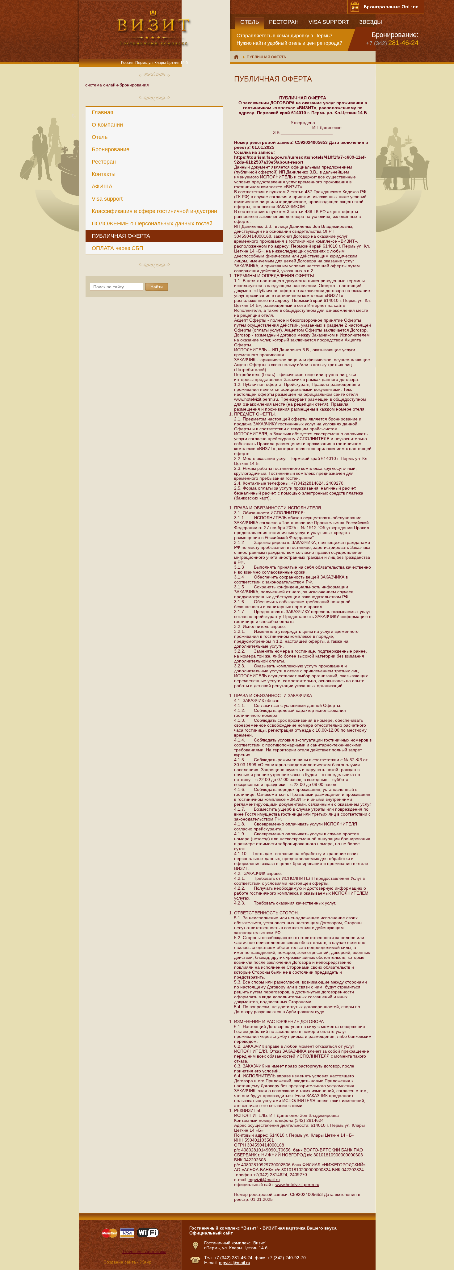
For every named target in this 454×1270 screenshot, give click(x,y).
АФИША (102, 186)
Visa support (107, 199)
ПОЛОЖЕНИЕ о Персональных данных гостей (152, 223)
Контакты (104, 174)
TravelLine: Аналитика (144, 1251)
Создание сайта (119, 1262)
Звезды (370, 22)
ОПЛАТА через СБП (117, 248)
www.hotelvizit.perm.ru (297, 1184)
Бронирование (110, 149)
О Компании (107, 125)
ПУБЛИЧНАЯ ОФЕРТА (121, 236)
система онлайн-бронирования (117, 84)
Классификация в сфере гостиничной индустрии (154, 211)
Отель (99, 137)
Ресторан (104, 162)
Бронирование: (395, 35)
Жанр (145, 1262)
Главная (102, 112)
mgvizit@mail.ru (264, 1179)
